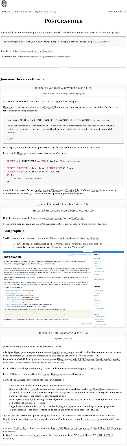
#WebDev (74, 210)
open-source (45, 32)
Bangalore (50, 362)
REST (99, 435)
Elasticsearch (10, 431)
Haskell (35, 388)
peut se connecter (81, 428)
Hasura (46, 101)
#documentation (86, 210)
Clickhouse (116, 428)
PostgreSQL (113, 32)
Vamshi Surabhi (103, 359)
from (11, 138)
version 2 (59, 218)
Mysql (96, 428)
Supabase (57, 374)
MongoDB (105, 428)
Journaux (5, 11)
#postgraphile (68, 94)
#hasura (56, 94)
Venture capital (71, 399)
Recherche (26, 11)
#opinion (46, 94)
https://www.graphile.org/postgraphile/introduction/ (45, 56)
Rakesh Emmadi (23, 362)
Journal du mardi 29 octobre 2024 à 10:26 (63, 204)
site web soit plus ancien (81, 355)
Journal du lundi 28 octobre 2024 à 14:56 (63, 333)
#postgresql (39, 210)
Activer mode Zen (117, 11)
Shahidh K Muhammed (82, 359)
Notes (16, 11)
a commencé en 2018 (45, 355)
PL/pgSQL (102, 223)
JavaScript (14, 392)
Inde (62, 362)
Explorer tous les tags (46, 11)
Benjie (62, 406)
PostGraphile (7, 32)
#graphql (80, 94)
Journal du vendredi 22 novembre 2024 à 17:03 (63, 88)
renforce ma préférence (47, 190)
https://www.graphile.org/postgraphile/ (33, 50)
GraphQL (34, 32)
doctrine (75, 409)
